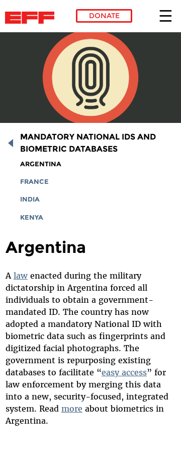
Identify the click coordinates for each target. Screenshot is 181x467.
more (71, 409)
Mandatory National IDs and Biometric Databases (88, 143)
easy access (124, 372)
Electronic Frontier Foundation (32, 18)
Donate (104, 16)
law (21, 276)
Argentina (40, 164)
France (34, 181)
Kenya (31, 217)
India (30, 199)
